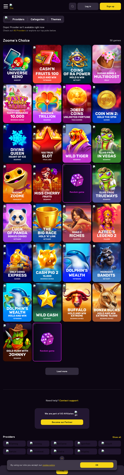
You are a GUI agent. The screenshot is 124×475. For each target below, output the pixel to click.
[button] (77, 183)
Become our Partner (62, 422)
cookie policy (48, 465)
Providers (18, 19)
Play (62, 470)
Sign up (110, 6)
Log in (88, 6)
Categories (37, 19)
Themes (56, 19)
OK (96, 465)
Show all (117, 437)
